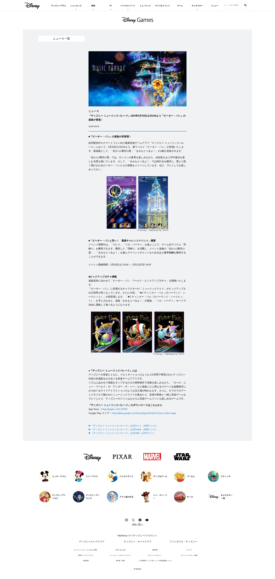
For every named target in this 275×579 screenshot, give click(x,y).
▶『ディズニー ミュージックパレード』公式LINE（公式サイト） (122, 433)
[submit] (245, 5)
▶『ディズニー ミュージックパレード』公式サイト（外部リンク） (123, 426)
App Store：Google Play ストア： (132, 409)
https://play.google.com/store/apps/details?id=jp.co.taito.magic (144, 413)
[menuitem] (58, 5)
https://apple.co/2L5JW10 (114, 409)
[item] (75, 5)
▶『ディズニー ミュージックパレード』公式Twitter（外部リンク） (123, 429)
